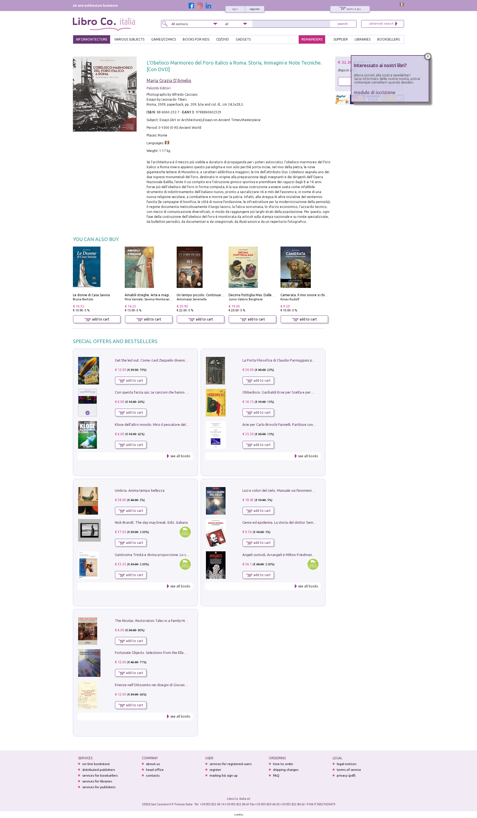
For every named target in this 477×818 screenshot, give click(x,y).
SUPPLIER (340, 39)
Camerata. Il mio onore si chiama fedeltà (312, 295)
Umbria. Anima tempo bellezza (140, 490)
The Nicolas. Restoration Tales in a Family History (154, 620)
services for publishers (98, 787)
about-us (153, 764)
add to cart (100, 319)
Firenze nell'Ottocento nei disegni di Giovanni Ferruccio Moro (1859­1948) (173, 685)
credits (238, 814)
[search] (342, 23)
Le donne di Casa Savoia (91, 295)
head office (155, 769)
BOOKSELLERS (388, 39)
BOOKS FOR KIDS (196, 39)
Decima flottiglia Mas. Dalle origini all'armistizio (266, 295)
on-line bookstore (96, 764)
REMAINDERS (311, 39)
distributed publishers (98, 769)
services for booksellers (100, 775)
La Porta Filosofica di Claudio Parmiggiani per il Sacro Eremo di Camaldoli (301, 360)
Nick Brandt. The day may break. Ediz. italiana (151, 522)
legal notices (346, 764)
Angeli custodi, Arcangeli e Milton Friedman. (277, 555)
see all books (180, 456)
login (235, 9)
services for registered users (230, 764)
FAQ (276, 775)
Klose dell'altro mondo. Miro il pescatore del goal (154, 424)
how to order (283, 764)
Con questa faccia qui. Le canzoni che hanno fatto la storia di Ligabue (170, 392)
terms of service (349, 769)
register (255, 9)
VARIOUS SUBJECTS (129, 39)
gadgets (243, 39)
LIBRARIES (362, 39)
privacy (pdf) (346, 775)
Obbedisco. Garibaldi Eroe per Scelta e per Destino (283, 392)
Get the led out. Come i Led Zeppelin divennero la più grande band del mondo (177, 360)
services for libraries (97, 781)
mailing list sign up (224, 775)
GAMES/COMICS (163, 39)
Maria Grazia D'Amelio (169, 80)
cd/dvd (222, 39)
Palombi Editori (159, 88)
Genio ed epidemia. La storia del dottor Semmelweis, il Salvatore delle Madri (303, 522)
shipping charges (285, 769)
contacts (153, 775)
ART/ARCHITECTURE (91, 39)
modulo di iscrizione (375, 92)
